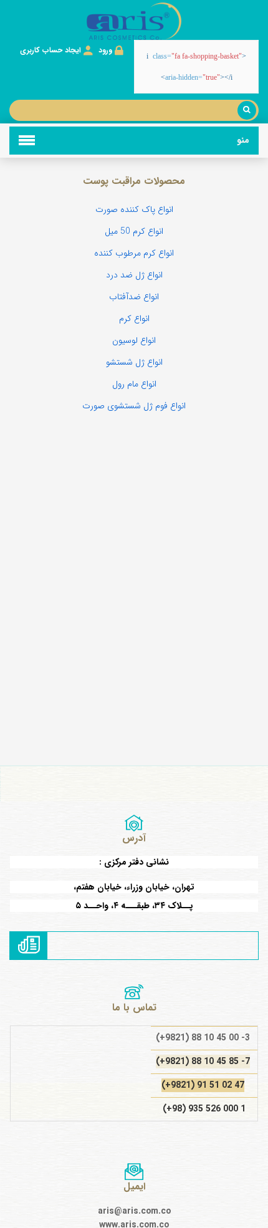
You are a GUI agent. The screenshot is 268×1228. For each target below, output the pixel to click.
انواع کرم (134, 318)
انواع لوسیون (134, 340)
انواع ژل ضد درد (134, 275)
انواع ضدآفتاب (134, 297)
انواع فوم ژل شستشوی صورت (134, 406)
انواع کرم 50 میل (134, 231)
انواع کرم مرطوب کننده (134, 253)
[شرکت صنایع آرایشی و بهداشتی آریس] (134, 21)
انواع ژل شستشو (134, 362)
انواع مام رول (134, 384)
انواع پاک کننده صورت (134, 209)
